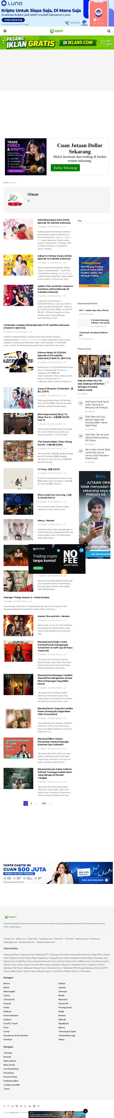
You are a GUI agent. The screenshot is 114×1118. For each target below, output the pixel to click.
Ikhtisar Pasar (10, 964)
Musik (61, 995)
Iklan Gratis (9, 1064)
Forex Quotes (58, 961)
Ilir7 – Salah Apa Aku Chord (93, 310)
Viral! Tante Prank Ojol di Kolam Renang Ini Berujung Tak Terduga (97, 404)
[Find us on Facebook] (4, 1106)
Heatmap (98, 958)
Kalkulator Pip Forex (13, 968)
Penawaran (85, 971)
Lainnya (62, 987)
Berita (7, 983)
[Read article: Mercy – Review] (18, 529)
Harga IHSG (96, 954)
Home (6, 182)
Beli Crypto (17, 971)
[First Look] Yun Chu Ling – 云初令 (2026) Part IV (55, 496)
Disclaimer (9, 1072)
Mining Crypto (44, 971)
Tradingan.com (46, 938)
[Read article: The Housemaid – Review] (18, 581)
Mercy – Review (46, 520)
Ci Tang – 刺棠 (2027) (49, 469)
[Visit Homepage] (57, 31)
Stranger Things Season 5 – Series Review (26, 597)
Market (68, 971)
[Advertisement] (57, 70)
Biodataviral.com (26, 942)
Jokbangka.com (11, 942)
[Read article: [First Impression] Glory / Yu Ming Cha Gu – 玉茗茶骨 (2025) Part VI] (18, 423)
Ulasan (43, 227)
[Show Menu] (5, 31)
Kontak (7, 1056)
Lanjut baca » (15, 926)
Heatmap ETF (42, 954)
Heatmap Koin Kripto (60, 954)
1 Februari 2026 (55, 227)
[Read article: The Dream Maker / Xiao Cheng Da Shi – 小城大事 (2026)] (18, 451)
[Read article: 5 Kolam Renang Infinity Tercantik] (84, 323)
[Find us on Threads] (25, 1106)
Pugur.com (32, 938)
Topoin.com (9, 938)
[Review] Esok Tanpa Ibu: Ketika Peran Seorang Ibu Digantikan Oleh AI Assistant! (55, 711)
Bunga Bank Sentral (80, 954)
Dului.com (95, 938)
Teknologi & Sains (67, 1031)
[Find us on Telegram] (34, 1106)
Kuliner (62, 983)
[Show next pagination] (50, 803)
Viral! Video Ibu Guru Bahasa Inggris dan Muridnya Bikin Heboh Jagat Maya (96, 421)
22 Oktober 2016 (87, 339)
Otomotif (63, 1003)
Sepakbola (63, 1023)
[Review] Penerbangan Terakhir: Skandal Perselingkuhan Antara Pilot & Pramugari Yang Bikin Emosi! (55, 679)
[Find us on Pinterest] (21, 1106)
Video (61, 1039)
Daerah (7, 1003)
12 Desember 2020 (99, 326)
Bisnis (6, 987)
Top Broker (57, 971)
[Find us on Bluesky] (17, 1106)
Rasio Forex (71, 961)
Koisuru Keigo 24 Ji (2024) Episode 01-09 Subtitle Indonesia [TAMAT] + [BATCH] (54, 355)
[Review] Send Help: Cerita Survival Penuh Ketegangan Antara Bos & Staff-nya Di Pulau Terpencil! (55, 646)
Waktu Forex (84, 961)
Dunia (6, 1007)
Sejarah (62, 1019)
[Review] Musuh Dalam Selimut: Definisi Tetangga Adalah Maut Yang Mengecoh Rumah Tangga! (55, 773)
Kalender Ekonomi (41, 961)
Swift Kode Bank (71, 958)
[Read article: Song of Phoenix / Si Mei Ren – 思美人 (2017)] (18, 398)
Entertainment (11, 1015)
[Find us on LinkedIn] (12, 1106)
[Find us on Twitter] (8, 1106)
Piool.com (58, 938)
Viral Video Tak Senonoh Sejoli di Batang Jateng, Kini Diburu (97, 437)
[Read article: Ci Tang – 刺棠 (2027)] (18, 478)
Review (61, 1015)
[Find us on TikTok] (38, 1106)
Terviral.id (69, 938)
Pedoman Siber (11, 1080)
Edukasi (7, 1011)
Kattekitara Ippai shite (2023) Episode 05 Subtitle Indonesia (54, 221)
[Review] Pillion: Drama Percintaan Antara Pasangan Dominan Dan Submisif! (53, 741)
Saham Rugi (30, 958)
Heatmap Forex (27, 954)
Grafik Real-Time (24, 961)
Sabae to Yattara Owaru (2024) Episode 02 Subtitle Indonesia (55, 257)
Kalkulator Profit (96, 964)
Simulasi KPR (101, 968)
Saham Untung (16, 958)
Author (13, 182)
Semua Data (86, 958)
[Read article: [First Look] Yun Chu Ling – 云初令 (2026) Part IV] (18, 504)
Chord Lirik (9, 999)
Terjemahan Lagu (66, 1035)
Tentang (8, 1052)
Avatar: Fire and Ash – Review (54, 616)
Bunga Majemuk (86, 968)
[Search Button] (108, 31)
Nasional (62, 999)
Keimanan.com (82, 938)
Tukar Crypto (30, 971)
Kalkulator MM (70, 968)
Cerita (7, 995)
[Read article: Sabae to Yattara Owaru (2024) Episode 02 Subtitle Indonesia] (18, 265)
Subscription (10, 1060)
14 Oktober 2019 (87, 314)
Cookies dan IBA (12, 1084)
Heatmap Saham (11, 954)
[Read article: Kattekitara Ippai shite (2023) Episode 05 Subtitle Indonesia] (18, 229)
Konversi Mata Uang (40, 964)
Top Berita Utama (100, 961)
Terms (7, 1088)
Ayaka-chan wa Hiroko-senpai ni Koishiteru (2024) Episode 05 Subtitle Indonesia (55, 289)
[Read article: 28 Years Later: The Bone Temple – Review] (18, 555)
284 (44, 803)
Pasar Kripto (24, 964)
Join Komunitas (11, 1068)
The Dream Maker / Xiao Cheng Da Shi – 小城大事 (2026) (55, 443)
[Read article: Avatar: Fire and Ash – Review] (18, 625)
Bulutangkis (9, 991)
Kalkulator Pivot (79, 964)
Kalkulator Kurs (54, 968)
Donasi (7, 971)
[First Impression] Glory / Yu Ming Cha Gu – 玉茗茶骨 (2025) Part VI (53, 417)
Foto (6, 1027)
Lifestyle (62, 991)
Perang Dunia (65, 1007)
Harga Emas (42, 958)
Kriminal (8, 1039)
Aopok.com (14, 1112)
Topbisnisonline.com (45, 942)
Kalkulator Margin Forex (35, 968)
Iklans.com (21, 938)
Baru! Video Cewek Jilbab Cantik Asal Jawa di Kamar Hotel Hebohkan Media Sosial (97, 454)
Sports (61, 1027)
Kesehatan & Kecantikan (16, 1035)
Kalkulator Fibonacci (61, 964)
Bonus (76, 971)
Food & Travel (11, 1023)
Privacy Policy (10, 1076)
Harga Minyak (56, 958)
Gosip (6, 1031)
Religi (61, 1011)
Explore (7, 1019)
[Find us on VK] (29, 1106)
